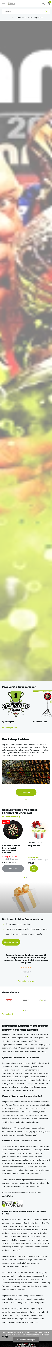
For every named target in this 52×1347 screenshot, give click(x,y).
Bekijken (13, 868)
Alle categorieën (9, 728)
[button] (24, 799)
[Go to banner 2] (26, 778)
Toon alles (7, 1014)
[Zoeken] (46, 12)
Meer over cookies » (26, 1344)
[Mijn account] (43, 3)
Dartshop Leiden (35, 842)
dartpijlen (9, 1108)
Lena (4, 842)
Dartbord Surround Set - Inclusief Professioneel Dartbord (11, 849)
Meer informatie (11, 942)
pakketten (44, 1083)
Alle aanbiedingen (10, 817)
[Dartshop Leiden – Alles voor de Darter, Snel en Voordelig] (14, 3)
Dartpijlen (26, 792)
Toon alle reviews (26, 981)
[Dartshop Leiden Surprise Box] (39, 830)
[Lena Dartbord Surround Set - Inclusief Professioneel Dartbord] (13, 830)
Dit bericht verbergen (26, 1340)
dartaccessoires (31, 1150)
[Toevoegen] (34, 868)
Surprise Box (34, 845)
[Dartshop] (12, 1204)
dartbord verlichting (29, 1272)
